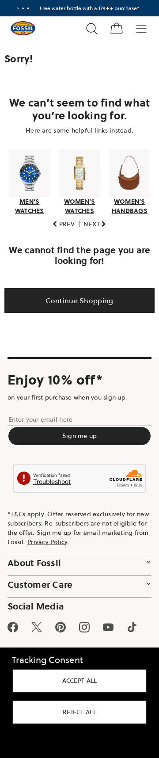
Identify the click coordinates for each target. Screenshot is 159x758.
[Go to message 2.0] (20, 8)
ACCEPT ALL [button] (76, 680)
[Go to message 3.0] (25, 8)
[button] (60, 224)
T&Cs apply (27, 513)
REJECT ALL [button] (76, 712)
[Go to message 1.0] (14, 8)
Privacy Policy (96, 541)
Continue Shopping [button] (76, 300)
